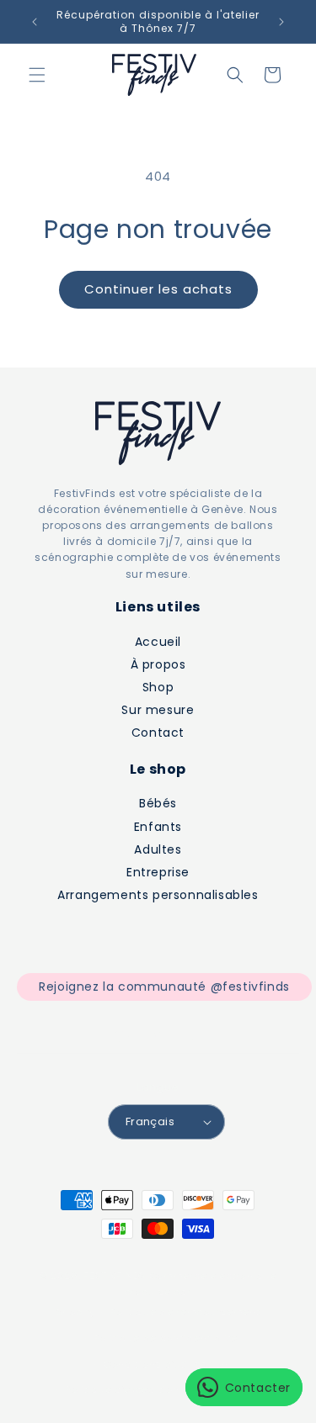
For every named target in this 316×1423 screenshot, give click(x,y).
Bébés (158, 803)
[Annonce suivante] (281, 21)
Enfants (158, 826)
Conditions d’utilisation (166, 1364)
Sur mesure (157, 709)
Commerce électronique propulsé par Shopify (166, 1294)
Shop (158, 687)
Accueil (158, 641)
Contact (158, 732)
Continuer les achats (158, 289)
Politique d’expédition (122, 1389)
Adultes (157, 849)
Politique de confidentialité (166, 1338)
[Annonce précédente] (34, 21)
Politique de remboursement (185, 1312)
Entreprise (158, 872)
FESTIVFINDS (114, 1276)
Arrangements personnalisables (157, 894)
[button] (37, 74)
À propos (158, 664)
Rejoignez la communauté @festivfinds (164, 986)
